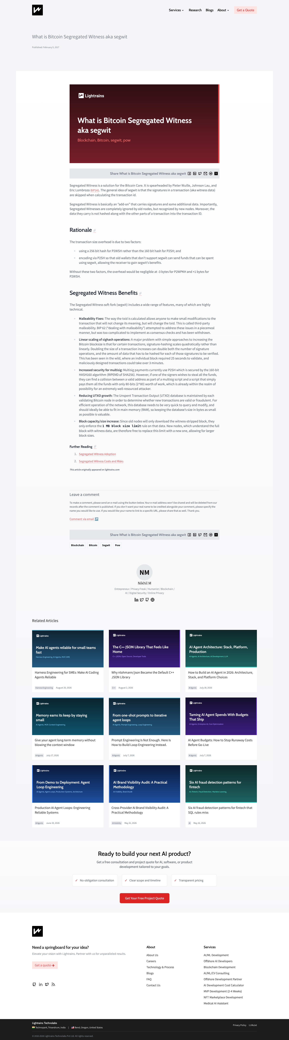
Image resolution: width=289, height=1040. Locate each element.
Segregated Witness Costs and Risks (101, 461)
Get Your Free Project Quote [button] (144, 898)
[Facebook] (189, 173)
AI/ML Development (216, 955)
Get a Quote (245, 10)
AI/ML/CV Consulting (216, 973)
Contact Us (153, 985)
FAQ (149, 979)
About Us (152, 955)
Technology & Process (160, 967)
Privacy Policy (239, 1025)
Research (195, 10)
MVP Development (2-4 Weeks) (223, 991)
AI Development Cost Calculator (224, 985)
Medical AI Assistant (216, 1003)
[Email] (205, 173)
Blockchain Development (219, 967)
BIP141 (94, 190)
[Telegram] (211, 173)
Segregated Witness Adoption (97, 454)
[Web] (153, 600)
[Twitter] (200, 173)
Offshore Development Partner (223, 979)
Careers (151, 961)
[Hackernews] (216, 173)
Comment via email (82, 519)
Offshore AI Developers (218, 961)
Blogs (209, 10)
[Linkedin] (195, 173)
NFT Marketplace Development (223, 997)
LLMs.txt (253, 1025)
